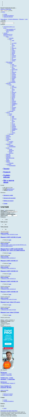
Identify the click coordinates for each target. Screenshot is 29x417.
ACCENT (14, 43)
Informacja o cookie (8, 195)
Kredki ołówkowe (11, 150)
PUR (13, 54)
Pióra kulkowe (9, 62)
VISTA (13, 60)
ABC (13, 41)
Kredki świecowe (11, 152)
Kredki (7, 148)
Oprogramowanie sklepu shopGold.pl (9, 410)
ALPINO (11, 141)
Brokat (7, 137)
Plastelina (8, 156)
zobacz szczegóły (4, 233)
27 (13, 213)
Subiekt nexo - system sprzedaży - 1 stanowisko (8, 378)
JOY (13, 49)
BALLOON (14, 69)
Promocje (6, 172)
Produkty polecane (6, 176)
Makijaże (8, 154)
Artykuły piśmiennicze (8, 34)
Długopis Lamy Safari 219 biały (10, 312)
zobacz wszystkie (4, 390)
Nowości (6, 168)
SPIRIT (13, 105)
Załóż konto (8, 9)
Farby (7, 140)
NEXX (13, 53)
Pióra (7, 36)
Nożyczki (8, 155)
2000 (13, 40)
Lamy (10, 39)
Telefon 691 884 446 (8, 16)
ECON (13, 93)
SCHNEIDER (12, 82)
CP (12, 46)
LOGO (13, 52)
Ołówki (8, 112)
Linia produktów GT (10, 29)
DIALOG (14, 48)
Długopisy (8, 83)
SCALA (14, 57)
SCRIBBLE (14, 103)
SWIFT (13, 78)
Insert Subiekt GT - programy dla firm (6, 386)
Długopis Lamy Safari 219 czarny (10, 302)
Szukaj (4, 408)
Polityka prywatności (8, 200)
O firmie (5, 14)
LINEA (13, 50)
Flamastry (8, 144)
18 (12, 213)
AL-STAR (13, 45)
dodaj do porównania (5, 242)
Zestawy (8, 135)
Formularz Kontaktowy (8, 15)
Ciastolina (8, 139)
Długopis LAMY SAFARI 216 (9, 281)
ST (12, 58)
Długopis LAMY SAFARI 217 (9, 260)
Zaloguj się (3, 9)
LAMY (10, 63)
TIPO (13, 79)
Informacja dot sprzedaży (9, 198)
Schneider (11, 38)
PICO (13, 98)
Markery (8, 161)
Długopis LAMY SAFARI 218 (9, 291)
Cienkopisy (8, 164)
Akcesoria (8, 136)
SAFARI (14, 55)
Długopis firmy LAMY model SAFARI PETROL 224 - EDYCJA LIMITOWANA (13, 249)
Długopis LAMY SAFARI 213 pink (11, 237)
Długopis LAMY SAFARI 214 (9, 271)
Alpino (10, 113)
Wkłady (8, 160)
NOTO (13, 97)
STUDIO (14, 59)
